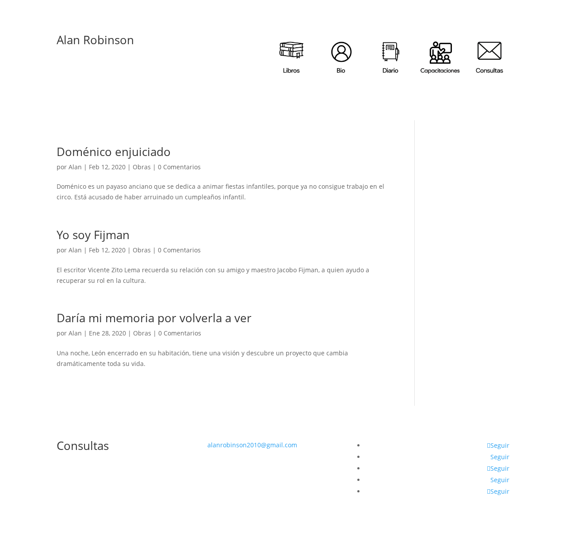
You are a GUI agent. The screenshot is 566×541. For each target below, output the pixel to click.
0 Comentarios (179, 167)
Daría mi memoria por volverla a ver (154, 318)
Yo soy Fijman (93, 235)
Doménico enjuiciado (114, 152)
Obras (142, 167)
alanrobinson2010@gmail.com (252, 445)
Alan (75, 167)
